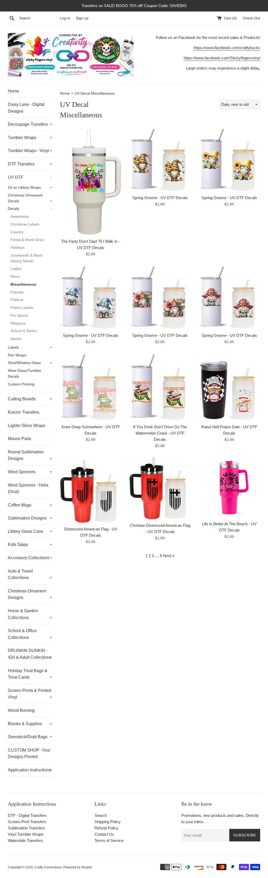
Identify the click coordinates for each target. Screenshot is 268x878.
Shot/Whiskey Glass (30, 363)
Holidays (17, 248)
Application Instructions (30, 770)
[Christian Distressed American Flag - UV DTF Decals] (160, 488)
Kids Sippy (30, 544)
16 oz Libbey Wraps (30, 187)
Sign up (82, 18)
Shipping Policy (107, 821)
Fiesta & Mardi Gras (27, 240)
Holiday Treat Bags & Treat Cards (30, 674)
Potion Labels (21, 308)
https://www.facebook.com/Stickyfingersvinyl (222, 58)
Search (100, 815)
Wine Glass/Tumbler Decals (24, 373)
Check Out (251, 18)
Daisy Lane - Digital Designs (26, 107)
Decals (30, 209)
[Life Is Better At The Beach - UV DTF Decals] (229, 487)
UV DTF (30, 177)
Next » (168, 555)
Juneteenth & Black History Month (26, 258)
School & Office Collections (30, 634)
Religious (18, 323)
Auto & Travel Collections (30, 574)
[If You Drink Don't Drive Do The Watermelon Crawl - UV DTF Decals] (160, 387)
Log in (65, 18)
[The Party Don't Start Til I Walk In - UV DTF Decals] (90, 181)
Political (16, 300)
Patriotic (17, 292)
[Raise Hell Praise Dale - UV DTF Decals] (229, 387)
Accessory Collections (30, 558)
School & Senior (23, 331)
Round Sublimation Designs (30, 455)
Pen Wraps (17, 355)
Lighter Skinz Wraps (26, 425)
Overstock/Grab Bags (30, 737)
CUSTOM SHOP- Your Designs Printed (29, 753)
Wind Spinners (30, 472)
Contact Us (104, 834)
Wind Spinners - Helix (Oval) (28, 488)
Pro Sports (19, 315)
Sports (15, 339)
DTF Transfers (30, 164)
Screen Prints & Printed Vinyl (30, 694)
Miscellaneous (23, 284)
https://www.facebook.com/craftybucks (227, 47)
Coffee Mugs (30, 505)
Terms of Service (109, 840)
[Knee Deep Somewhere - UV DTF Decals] (90, 387)
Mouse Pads (19, 438)
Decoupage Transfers (30, 124)
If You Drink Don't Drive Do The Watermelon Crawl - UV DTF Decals (160, 433)
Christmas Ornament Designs (30, 594)
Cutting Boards (30, 399)
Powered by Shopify (77, 867)
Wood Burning (21, 710)
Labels (30, 347)
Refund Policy (106, 828)
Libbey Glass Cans (30, 531)
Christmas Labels (24, 224)
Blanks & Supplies (30, 723)
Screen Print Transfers (27, 821)
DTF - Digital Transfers (27, 815)
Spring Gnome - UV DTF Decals (160, 197)
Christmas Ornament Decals (30, 198)
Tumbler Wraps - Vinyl (30, 150)
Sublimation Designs (30, 518)
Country (17, 232)
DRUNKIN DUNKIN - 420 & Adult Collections (30, 654)
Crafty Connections (48, 867)
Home (13, 91)
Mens (15, 277)
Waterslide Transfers (25, 840)
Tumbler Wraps (30, 137)
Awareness (19, 216)
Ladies (15, 269)
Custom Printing (21, 384)
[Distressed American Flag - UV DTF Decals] (90, 490)
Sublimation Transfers (26, 828)
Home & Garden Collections (30, 614)
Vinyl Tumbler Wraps (25, 834)
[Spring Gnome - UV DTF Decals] (160, 159)
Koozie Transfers (23, 412)
